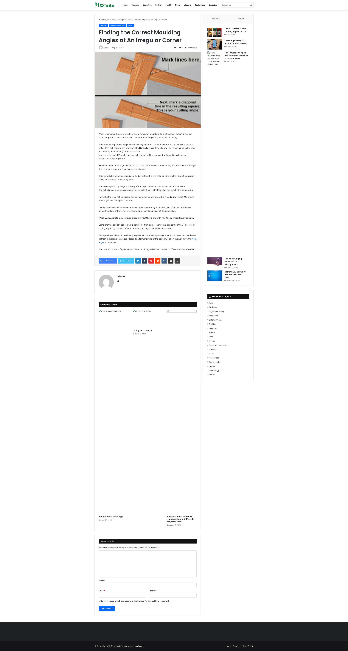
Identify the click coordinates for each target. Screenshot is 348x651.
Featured (111, 20)
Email (102, 591)
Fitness (212, 332)
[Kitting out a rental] (148, 319)
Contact (236, 646)
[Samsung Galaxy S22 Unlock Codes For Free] (214, 44)
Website (153, 591)
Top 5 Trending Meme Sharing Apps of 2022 (235, 30)
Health (168, 5)
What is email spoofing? (111, 516)
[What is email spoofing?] (114, 412)
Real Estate (214, 358)
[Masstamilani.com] (104, 5)
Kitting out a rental (142, 330)
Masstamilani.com (135, 646)
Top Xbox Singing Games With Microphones (233, 261)
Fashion (158, 5)
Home (103, 20)
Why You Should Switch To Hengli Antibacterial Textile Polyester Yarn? (180, 519)
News (177, 5)
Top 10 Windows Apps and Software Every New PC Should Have (236, 55)
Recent (241, 18)
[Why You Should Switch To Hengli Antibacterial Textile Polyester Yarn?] (182, 412)
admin (106, 48)
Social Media (214, 362)
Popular (216, 18)
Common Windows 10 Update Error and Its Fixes (235, 274)
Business (135, 5)
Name (102, 580)
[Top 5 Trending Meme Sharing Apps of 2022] (214, 32)
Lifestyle (187, 5)
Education (147, 5)
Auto (126, 5)
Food (211, 337)
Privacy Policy (247, 646)
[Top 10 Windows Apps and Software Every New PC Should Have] (214, 153)
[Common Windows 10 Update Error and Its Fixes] (214, 275)
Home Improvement (117, 25)
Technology (200, 5)
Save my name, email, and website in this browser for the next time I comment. (135, 601)
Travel (212, 375)
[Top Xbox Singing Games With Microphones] (214, 261)
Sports (212, 366)
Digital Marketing (216, 311)
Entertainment (215, 320)
